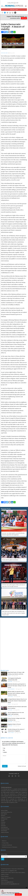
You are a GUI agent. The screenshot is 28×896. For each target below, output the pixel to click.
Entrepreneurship (5, 829)
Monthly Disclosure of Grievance (9, 847)
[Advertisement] (9, 627)
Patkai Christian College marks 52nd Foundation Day (16, 719)
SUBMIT (5, 766)
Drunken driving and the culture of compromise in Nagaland (16, 730)
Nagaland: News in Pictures (14, 724)
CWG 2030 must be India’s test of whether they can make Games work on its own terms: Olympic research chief (13, 613)
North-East (10, 696)
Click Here (24, 18)
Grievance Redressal (7, 845)
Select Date (4, 854)
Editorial (3, 824)
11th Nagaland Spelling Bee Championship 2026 (14, 678)
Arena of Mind (4, 810)
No (4, 750)
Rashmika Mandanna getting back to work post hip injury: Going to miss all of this (17, 685)
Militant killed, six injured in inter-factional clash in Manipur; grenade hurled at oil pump (16, 693)
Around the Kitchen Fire (6, 812)
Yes (4, 748)
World (9, 675)
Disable (2, 820)
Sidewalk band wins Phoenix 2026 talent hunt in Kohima (17, 707)
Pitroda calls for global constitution (10, 559)
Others (5, 752)
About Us (4, 840)
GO (2, 859)
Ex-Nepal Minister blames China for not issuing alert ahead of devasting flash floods (17, 700)
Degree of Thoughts (6, 817)
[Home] (13, 5)
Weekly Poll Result (22, 766)
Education (3, 825)
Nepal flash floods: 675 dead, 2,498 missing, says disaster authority (16, 673)
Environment (4, 830)
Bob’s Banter (4, 814)
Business (3, 815)
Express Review (5, 832)
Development (4, 819)
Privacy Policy (5, 843)
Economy (3, 822)
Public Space (11, 732)
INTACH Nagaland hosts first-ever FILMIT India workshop (16, 713)
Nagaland (10, 681)
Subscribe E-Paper (14, 9)
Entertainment (11, 689)
